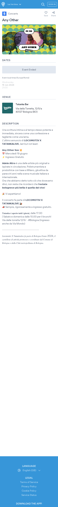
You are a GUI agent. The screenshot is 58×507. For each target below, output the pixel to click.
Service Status (29, 495)
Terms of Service (29, 482)
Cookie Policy (29, 490)
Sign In (52, 4)
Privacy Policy (29, 486)
